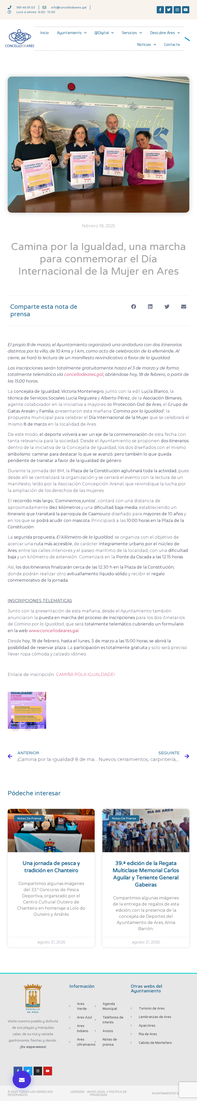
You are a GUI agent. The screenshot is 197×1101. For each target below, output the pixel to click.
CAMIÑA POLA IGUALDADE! (85, 674)
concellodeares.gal (83, 374)
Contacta (172, 45)
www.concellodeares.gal (54, 630)
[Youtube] (185, 9)
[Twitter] (168, 9)
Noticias (144, 45)
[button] (22, 1079)
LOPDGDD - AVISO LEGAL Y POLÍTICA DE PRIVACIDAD (98, 1093)
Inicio (44, 33)
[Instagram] (177, 9)
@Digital (102, 33)
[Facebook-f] (160, 9)
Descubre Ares (162, 33)
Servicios (129, 33)
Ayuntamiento (69, 33)
